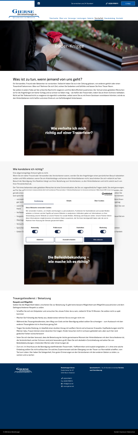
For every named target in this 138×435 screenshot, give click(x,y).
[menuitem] (54, 17)
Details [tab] (69, 201)
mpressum (123, 432)
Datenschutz (131, 432)
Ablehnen (40, 240)
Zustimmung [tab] (38, 201)
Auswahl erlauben (69, 240)
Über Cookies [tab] (99, 201)
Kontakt (116, 432)
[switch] (58, 231)
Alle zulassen (98, 240)
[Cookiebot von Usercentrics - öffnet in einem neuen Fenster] (103, 194)
